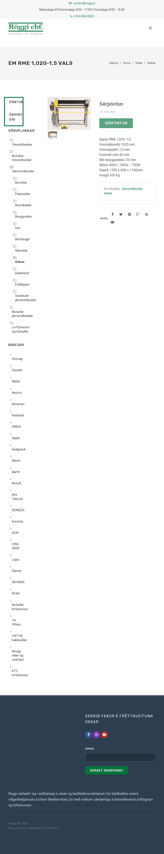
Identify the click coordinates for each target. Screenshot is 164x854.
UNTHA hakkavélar (19, 638)
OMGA (16, 427)
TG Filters (16, 622)
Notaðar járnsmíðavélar (22, 314)
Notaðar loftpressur (20, 607)
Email (90, 748)
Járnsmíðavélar (23, 171)
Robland (18, 415)
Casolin (17, 370)
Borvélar (21, 183)
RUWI (16, 593)
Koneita (17, 521)
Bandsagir (22, 239)
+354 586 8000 (83, 16)
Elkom (16, 461)
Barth (16, 472)
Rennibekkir (23, 205)
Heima (113, 63)
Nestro (17, 393)
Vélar (138, 63)
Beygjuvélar (23, 216)
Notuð (16, 483)
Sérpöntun (116, 123)
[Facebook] (88, 734)
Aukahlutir (22, 273)
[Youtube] (104, 734)
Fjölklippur (22, 284)
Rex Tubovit (17, 497)
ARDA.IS (54, 828)
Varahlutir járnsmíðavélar (25, 298)
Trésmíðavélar (22, 144)
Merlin (16, 381)
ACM (15, 533)
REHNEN (18, 582)
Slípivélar (21, 250)
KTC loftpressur (20, 673)
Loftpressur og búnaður (20, 329)
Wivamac (18, 404)
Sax (17, 228)
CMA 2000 (15, 546)
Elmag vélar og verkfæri (18, 655)
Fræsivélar (22, 194)
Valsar (151, 63)
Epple (16, 438)
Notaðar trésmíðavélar (22, 158)
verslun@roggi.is (84, 3)
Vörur (127, 63)
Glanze (17, 571)
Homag (17, 359)
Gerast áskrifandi (106, 770)
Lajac (16, 559)
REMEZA (18, 510)
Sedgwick (19, 449)
